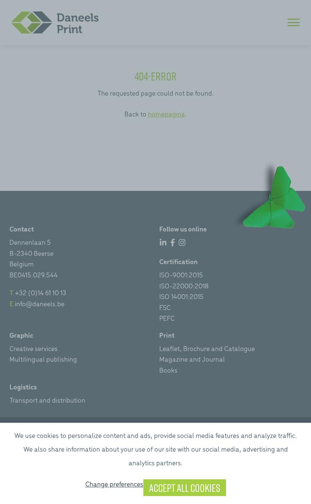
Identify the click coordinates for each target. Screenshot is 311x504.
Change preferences (114, 483)
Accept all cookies (184, 487)
